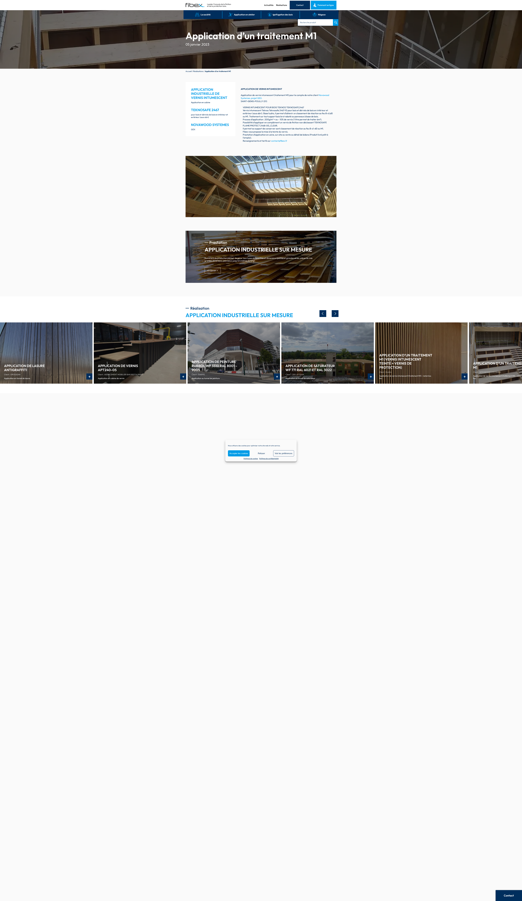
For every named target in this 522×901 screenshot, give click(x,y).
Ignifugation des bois (283, 14)
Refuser (261, 453)
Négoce (322, 14)
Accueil (189, 71)
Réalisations (281, 5)
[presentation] (322, 313)
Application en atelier (244, 14)
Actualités (268, 5)
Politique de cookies (251, 458)
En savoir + (212, 270)
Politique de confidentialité (269, 458)
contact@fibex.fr (279, 140)
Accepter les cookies (238, 453)
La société (206, 14)
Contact (300, 5)
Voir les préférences (283, 453)
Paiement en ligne (326, 5)
